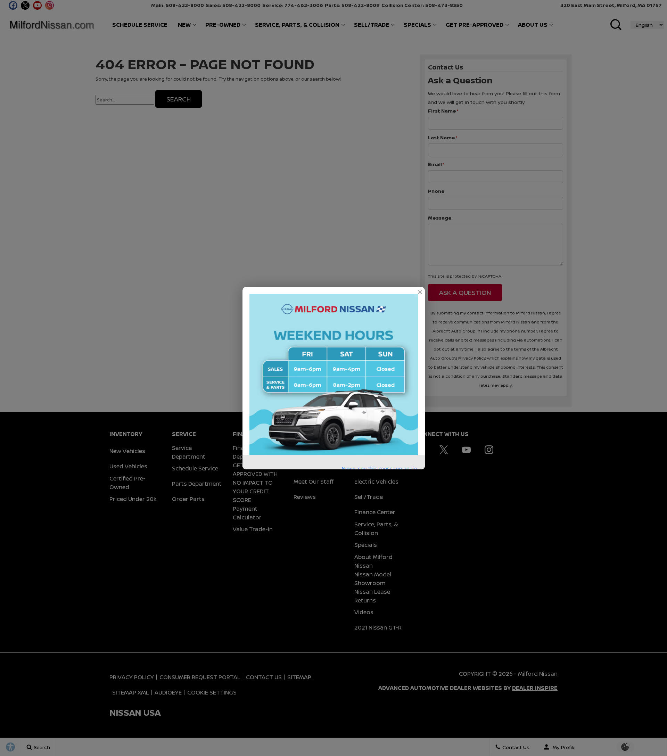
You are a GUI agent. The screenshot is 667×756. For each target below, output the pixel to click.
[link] (419, 292)
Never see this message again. (380, 468)
